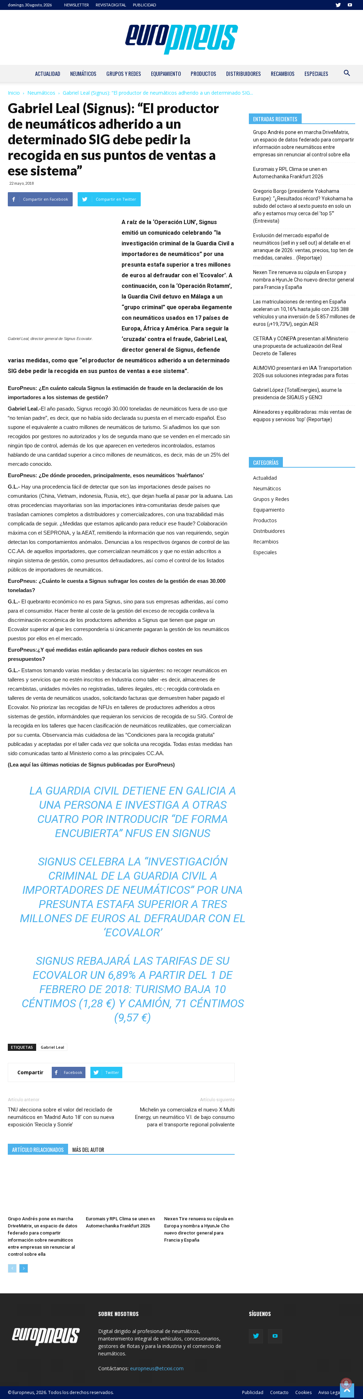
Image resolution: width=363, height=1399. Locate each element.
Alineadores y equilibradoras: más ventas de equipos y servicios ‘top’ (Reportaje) (302, 415)
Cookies (303, 1392)
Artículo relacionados (38, 1149)
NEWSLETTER (76, 4)
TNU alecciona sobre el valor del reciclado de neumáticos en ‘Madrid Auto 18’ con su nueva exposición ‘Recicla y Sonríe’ (61, 1117)
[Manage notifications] (346, 1383)
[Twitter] (338, 5)
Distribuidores (243, 73)
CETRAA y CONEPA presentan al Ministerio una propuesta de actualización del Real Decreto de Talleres (300, 346)
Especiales (316, 73)
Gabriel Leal (52, 1047)
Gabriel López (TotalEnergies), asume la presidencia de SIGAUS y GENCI (297, 393)
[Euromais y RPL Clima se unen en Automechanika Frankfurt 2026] (121, 1188)
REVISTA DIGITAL (111, 4)
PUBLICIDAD (144, 4)
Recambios (283, 73)
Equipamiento (166, 73)
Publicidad (252, 1392)
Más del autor (88, 1149)
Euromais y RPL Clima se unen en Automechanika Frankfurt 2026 (290, 172)
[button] (346, 74)
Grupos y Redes (123, 73)
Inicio (14, 92)
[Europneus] (181, 37)
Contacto (279, 1392)
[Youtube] (350, 5)
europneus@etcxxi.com (157, 1368)
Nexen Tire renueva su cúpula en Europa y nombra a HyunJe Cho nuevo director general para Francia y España (303, 279)
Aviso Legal (329, 1392)
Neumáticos (83, 73)
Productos (203, 73)
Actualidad (47, 73)
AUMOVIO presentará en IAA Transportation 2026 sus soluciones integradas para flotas (302, 371)
